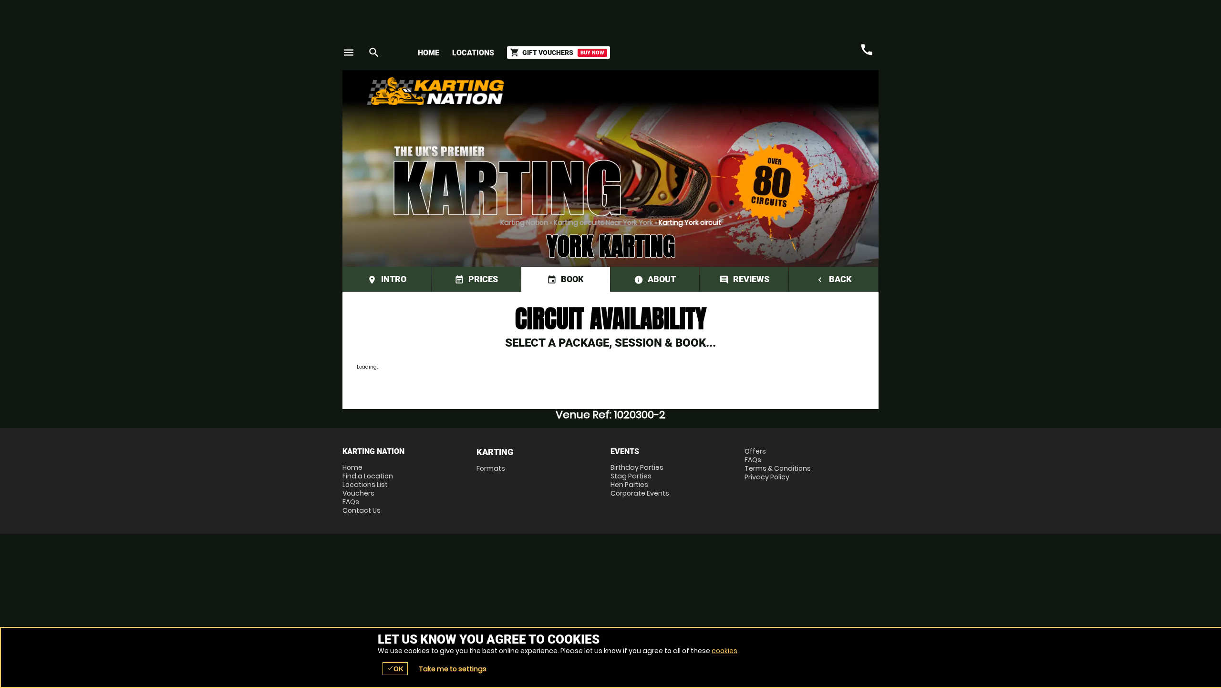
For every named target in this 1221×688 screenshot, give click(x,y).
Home (428, 52)
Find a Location (367, 476)
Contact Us (361, 510)
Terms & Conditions (778, 468)
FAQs (350, 502)
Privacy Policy (767, 477)
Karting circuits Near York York (603, 222)
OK (395, 669)
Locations (473, 52)
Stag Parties (631, 476)
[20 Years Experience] (821, 94)
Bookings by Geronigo (711, 94)
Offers (755, 451)
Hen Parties (629, 484)
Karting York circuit (690, 222)
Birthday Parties (636, 467)
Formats (490, 468)
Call (866, 49)
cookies (724, 651)
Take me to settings (452, 669)
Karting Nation (524, 222)
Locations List (365, 484)
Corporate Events (639, 493)
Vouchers (358, 493)
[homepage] (540, 91)
